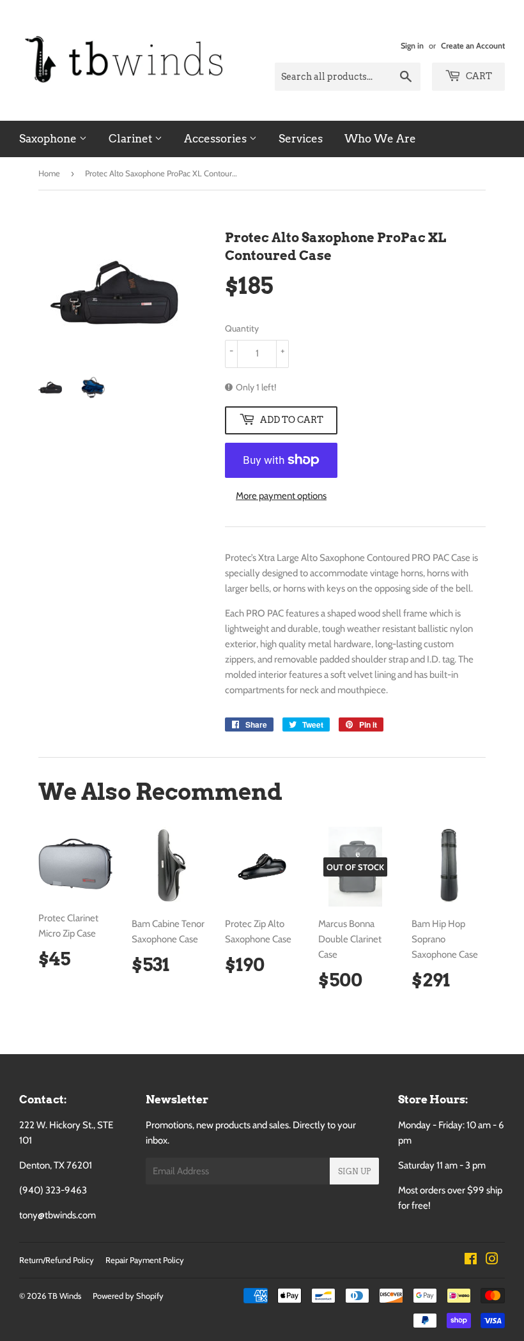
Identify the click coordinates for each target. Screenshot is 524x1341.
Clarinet (132, 138)
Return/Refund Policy (56, 1260)
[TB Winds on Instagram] (492, 1260)
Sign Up (354, 1171)
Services (301, 138)
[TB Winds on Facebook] (470, 1260)
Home (49, 173)
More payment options (281, 496)
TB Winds (64, 1296)
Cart (478, 76)
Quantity (242, 328)
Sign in (412, 45)
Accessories (216, 138)
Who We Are (380, 138)
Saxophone (49, 138)
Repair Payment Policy (144, 1260)
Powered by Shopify (128, 1296)
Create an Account (473, 45)
